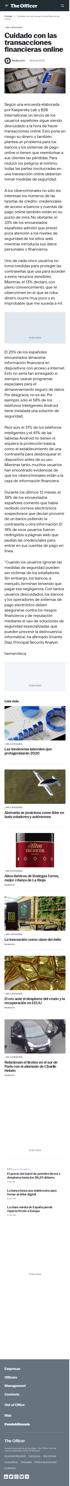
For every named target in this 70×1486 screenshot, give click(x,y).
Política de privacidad (45, 1462)
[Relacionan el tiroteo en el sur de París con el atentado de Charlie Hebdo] (35, 1036)
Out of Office (14, 1405)
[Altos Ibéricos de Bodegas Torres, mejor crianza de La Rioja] (35, 850)
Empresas (12, 1369)
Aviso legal (26, 1462)
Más (8, 1415)
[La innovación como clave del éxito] (35, 913)
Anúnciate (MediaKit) (15, 1456)
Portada (8, 16)
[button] (6, 5)
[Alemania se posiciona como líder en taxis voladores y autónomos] (35, 786)
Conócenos (34, 1456)
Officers (10, 1377)
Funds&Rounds (17, 1424)
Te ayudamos (11, 1462)
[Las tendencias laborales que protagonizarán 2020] (35, 723)
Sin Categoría (14, 27)
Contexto (11, 1394)
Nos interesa (49, 1456)
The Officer (14, 1441)
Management (15, 1386)
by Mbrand (9, 1468)
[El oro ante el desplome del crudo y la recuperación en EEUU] (35, 973)
